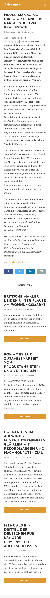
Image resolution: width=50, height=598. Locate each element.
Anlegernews (13, 4)
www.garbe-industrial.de (16, 262)
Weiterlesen (25, 339)
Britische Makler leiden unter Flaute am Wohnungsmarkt (25, 301)
